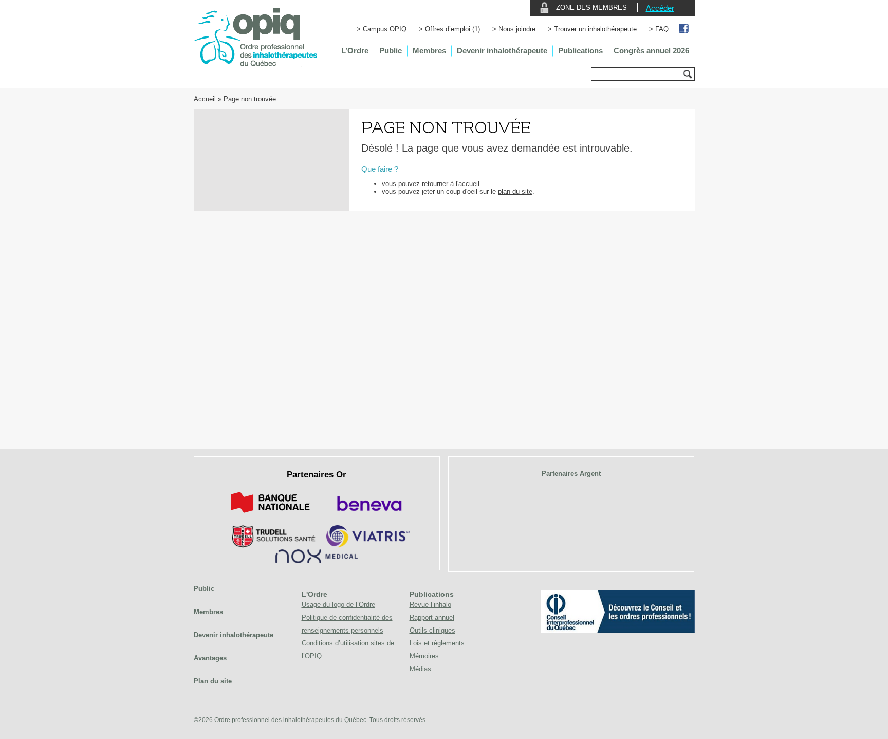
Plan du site (213, 681)
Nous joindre (516, 29)
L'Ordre (314, 594)
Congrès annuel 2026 (651, 50)
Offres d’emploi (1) (452, 29)
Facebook (684, 29)
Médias (420, 669)
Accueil (205, 99)
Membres (429, 50)
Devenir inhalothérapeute (502, 50)
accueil (468, 184)
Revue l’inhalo (430, 604)
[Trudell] (269, 545)
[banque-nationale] (270, 515)
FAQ (662, 29)
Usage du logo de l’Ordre (338, 604)
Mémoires (424, 656)
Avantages (210, 658)
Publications (580, 50)
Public (390, 50)
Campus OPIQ (384, 29)
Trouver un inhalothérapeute (595, 29)
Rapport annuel (432, 617)
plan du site (515, 191)
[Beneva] (368, 515)
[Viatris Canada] (368, 545)
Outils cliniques (432, 630)
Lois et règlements (437, 643)
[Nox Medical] (316, 561)
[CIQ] (618, 631)
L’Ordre (354, 50)
